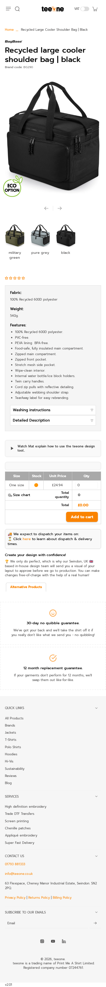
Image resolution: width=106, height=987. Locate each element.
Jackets (10, 732)
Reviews (11, 776)
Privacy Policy (16, 897)
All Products (14, 718)
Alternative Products (26, 587)
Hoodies (11, 754)
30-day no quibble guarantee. (53, 623)
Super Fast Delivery (19, 842)
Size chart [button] (21, 495)
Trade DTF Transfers (19, 813)
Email (11, 923)
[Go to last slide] (46, 208)
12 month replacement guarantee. (53, 668)
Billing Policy (62, 897)
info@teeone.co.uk (19, 873)
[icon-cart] (94, 9)
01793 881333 (15, 864)
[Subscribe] (95, 923)
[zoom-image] (53, 136)
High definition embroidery (25, 806)
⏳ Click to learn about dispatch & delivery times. (50, 541)
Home (9, 29)
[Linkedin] (63, 941)
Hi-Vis (9, 761)
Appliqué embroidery (21, 835)
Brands (10, 725)
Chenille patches (18, 828)
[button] (15, 278)
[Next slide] (59, 208)
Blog (8, 783)
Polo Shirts (13, 747)
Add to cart (82, 517)
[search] (17, 9)
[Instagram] (42, 941)
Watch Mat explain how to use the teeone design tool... (56, 448)
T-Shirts (10, 739)
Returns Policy (39, 897)
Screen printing (17, 821)
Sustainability (14, 768)
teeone (59, 959)
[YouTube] (53, 941)
